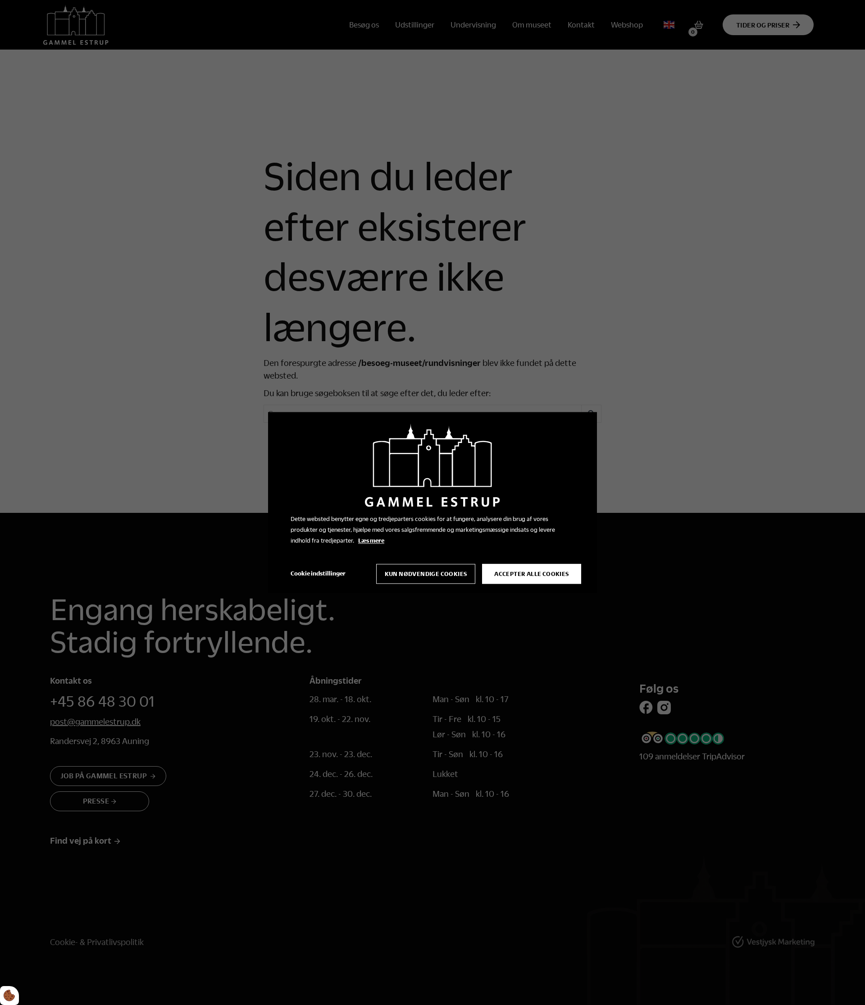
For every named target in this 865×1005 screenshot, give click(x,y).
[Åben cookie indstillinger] (9, 995)
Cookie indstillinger (318, 574)
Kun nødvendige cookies (426, 574)
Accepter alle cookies (531, 574)
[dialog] (432, 502)
